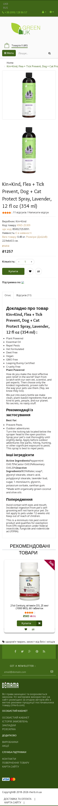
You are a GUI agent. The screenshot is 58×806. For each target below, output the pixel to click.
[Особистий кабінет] (44, 12)
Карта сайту (10, 766)
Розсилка (9, 729)
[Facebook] (15, 651)
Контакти (9, 759)
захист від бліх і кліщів (41, 641)
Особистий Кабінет (15, 717)
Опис (8, 295)
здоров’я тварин (15, 641)
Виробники (10, 742)
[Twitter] (22, 651)
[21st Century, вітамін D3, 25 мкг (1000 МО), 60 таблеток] (29, 581)
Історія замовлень (15, 721)
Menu (10, 53)
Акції (5, 746)
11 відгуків (19, 212)
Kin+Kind (21, 221)
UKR (5, 4)
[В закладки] (26, 629)
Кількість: (8, 261)
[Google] (30, 651)
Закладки (9, 725)
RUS (5, 7)
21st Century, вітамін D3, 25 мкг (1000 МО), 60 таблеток (29, 607)
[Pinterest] (37, 651)
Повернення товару (15, 762)
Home (10, 62)
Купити (13, 271)
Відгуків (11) (23, 295)
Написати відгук (38, 212)
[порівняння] (33, 629)
